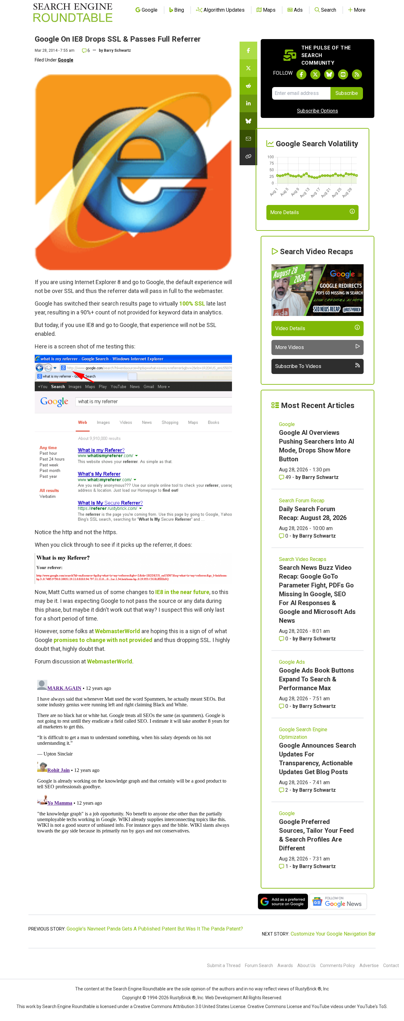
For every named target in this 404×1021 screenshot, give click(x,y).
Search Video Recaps (302, 559)
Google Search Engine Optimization (303, 733)
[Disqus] (133, 756)
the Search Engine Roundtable (136, 988)
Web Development (223, 997)
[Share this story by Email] (248, 139)
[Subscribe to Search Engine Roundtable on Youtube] (343, 74)
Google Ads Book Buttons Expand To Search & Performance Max (316, 679)
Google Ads (292, 662)
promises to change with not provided (103, 640)
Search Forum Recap (301, 501)
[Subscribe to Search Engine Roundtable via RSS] (357, 74)
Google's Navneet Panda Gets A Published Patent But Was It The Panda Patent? (155, 929)
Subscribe (347, 93)
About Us (306, 965)
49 (288, 477)
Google (65, 59)
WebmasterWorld (117, 631)
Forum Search (259, 965)
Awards (285, 965)
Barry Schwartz (117, 50)
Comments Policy (337, 965)
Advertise (369, 965)
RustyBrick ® (183, 997)
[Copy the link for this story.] (248, 156)
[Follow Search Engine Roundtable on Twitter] (315, 74)
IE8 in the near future (182, 592)
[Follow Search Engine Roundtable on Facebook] (301, 74)
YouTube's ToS (372, 1006)
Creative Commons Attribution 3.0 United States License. (190, 1006)
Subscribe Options (317, 111)
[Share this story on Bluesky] (248, 121)
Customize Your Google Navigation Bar (333, 934)
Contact (391, 965)
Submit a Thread (224, 965)
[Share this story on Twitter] (248, 68)
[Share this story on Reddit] (248, 86)
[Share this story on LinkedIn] (248, 103)
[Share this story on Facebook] (248, 50)
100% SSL (192, 303)
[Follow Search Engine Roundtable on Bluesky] (329, 74)
